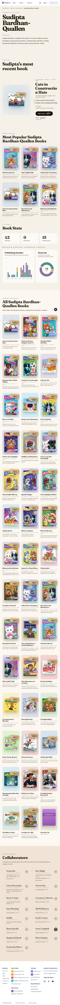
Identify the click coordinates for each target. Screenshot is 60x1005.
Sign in (45, 3)
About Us (5, 971)
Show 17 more (9, 878)
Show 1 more (38, 880)
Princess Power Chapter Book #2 (27, 342)
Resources (34, 980)
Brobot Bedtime (46, 681)
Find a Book (34, 986)
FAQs (3, 976)
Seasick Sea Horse (9, 643)
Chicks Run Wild (46, 757)
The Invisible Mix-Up (9, 495)
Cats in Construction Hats (46, 88)
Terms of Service (20, 1003)
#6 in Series (34, 561)
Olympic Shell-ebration (45, 342)
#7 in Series (53, 202)
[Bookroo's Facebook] (49, 981)
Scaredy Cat (44, 832)
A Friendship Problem (48, 495)
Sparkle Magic (26, 495)
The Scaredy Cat (8, 173)
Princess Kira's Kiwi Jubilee (9, 381)
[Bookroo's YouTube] (53, 981)
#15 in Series (53, 334)
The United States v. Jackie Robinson (28, 644)
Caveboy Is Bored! (9, 605)
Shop (14, 3)
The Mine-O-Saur (8, 832)
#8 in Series (53, 524)
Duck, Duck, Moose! (9, 757)
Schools (29, 3)
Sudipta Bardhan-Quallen (44, 96)
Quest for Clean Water (29, 568)
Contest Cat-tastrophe (29, 380)
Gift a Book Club (16, 984)
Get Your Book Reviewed (51, 971)
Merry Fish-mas (46, 531)
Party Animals (45, 419)
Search (53, 3)
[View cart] (40, 3)
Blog (3, 973)
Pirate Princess (27, 757)
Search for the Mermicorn (26, 209)
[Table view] (52, 309)
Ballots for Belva (27, 793)
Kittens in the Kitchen (48, 209)
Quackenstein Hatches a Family (10, 794)
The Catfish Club (27, 173)
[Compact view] (55, 309)
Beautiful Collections (17, 994)
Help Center (5, 978)
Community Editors (36, 991)
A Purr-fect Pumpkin (10, 457)
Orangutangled (46, 719)
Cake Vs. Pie (44, 380)
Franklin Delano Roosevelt (46, 794)
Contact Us (5, 981)
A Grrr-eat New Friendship (46, 457)
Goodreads (42, 108)
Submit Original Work (50, 973)
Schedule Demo (35, 977)
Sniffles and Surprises (29, 457)
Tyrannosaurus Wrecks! (8, 720)
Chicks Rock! (7, 531)
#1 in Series (15, 166)
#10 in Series (53, 450)
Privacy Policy (32, 1003)
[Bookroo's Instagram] (44, 981)
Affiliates (5, 983)
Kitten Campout (27, 531)
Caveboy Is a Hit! (27, 832)
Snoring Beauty (27, 719)
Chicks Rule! (45, 568)
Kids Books (5, 8)
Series (35, 166)
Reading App (34, 989)
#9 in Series (34, 524)
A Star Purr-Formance (48, 173)
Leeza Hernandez (40, 97)
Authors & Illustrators (16, 8)
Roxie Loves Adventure (29, 419)
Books (21, 3)
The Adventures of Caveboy (28, 682)
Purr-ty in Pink (7, 419)
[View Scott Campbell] (56, 929)
